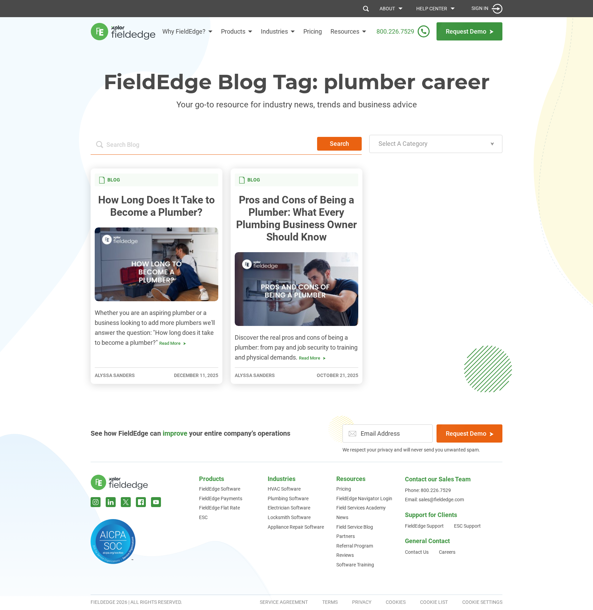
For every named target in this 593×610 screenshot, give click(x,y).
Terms (330, 602)
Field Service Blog (354, 527)
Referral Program (354, 546)
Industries (274, 31)
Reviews (345, 555)
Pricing (312, 31)
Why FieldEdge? (184, 31)
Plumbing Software (288, 498)
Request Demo (466, 433)
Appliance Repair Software (296, 527)
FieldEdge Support (424, 526)
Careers (447, 552)
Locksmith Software (289, 517)
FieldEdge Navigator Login (364, 498)
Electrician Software (289, 508)
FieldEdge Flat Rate (219, 508)
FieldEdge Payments (220, 498)
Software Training (355, 564)
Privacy (361, 602)
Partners (345, 536)
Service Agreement (284, 602)
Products (233, 31)
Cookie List (434, 602)
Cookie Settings (482, 602)
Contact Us (417, 552)
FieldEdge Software (219, 489)
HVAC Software (284, 489)
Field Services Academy (361, 508)
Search (339, 143)
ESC (203, 517)
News (342, 517)
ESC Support (467, 526)
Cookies (396, 602)
